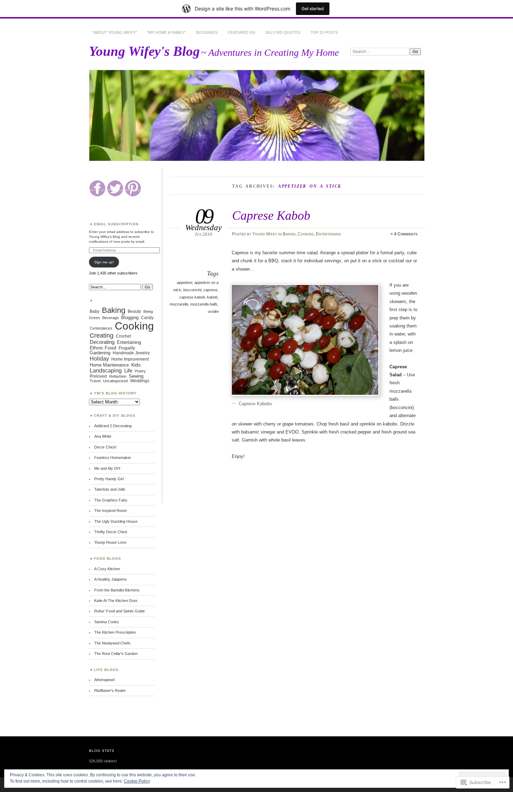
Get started (313, 8)
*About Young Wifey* (114, 32)
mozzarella (179, 304)
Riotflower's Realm (110, 690)
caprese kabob (192, 297)
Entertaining (328, 234)
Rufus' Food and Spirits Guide (119, 611)
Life (128, 371)
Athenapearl (104, 680)
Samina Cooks (106, 622)
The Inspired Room (110, 510)
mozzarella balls (203, 304)
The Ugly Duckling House (115, 521)
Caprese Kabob (271, 215)
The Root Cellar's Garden (115, 653)
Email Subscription (116, 224)
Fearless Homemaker (112, 457)
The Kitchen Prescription (115, 632)
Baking (289, 234)
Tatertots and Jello (109, 489)
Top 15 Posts (324, 32)
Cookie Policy (137, 781)
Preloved (98, 376)
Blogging (130, 317)
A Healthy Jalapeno (110, 579)
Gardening (100, 352)
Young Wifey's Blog (144, 51)
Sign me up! (104, 262)
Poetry (140, 371)
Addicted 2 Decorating (113, 426)
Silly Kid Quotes (283, 32)
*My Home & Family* (166, 32)
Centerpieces (101, 328)
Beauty (134, 311)
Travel (95, 381)
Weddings (139, 381)
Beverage (110, 318)
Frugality (127, 348)
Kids (136, 365)
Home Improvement (130, 359)
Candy (147, 317)
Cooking (306, 234)
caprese (210, 290)
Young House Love (110, 542)
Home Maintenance (109, 365)
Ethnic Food (103, 347)
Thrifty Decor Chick (110, 532)
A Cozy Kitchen (107, 569)
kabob (212, 297)
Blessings (206, 32)
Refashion (117, 376)
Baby (94, 311)
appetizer (184, 282)
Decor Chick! (105, 447)
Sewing (136, 376)
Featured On (241, 32)
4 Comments (405, 234)
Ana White (102, 436)
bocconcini (192, 290)
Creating (101, 335)
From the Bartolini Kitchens (117, 590)
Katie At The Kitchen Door (115, 600)
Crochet (123, 336)
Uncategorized (115, 381)
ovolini (213, 311)
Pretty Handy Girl (109, 479)
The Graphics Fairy (110, 500)
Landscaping (106, 371)
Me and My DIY (107, 468)
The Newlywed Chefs (112, 643)
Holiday (99, 358)
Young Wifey (264, 234)
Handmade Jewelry (131, 352)
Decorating (102, 342)
